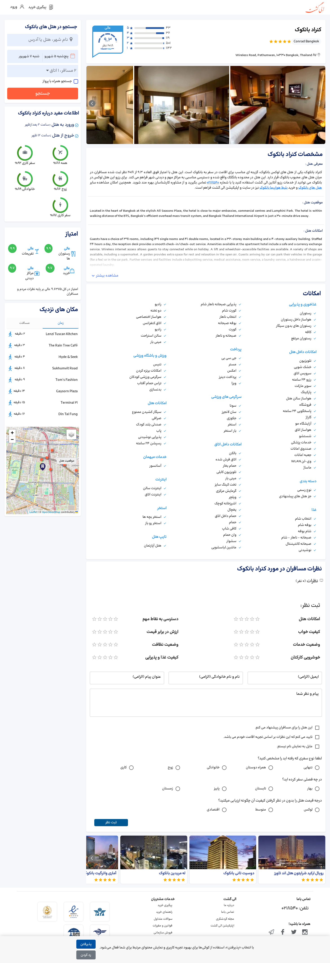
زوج (170, 767)
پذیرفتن (86, 944)
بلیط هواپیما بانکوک (274, 187)
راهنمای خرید (164, 912)
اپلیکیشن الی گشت (222, 926)
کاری (123, 767)
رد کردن (86, 955)
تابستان (260, 788)
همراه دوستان (256, 767)
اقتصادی (213, 809)
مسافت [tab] (24, 323)
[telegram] (271, 932)
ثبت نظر (111, 822)
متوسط (260, 809)
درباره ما (229, 905)
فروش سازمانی (163, 932)
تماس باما (227, 912)
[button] (50, 469)
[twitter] (294, 932)
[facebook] (282, 932)
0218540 (213, 182)
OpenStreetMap (51, 512)
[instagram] (305, 932)
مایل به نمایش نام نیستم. (294, 746)
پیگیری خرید (165, 905)
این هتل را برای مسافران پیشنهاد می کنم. (283, 727)
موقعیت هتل (66, 461)
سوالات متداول (163, 919)
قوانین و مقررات (162, 926)
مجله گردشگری (225, 919)
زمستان (167, 788)
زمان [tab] (61, 323)
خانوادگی (213, 767)
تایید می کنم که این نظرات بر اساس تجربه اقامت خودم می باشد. (267, 737)
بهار (309, 788)
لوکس (308, 809)
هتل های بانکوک (310, 187)
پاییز (217, 788)
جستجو (42, 93)
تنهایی (308, 767)
